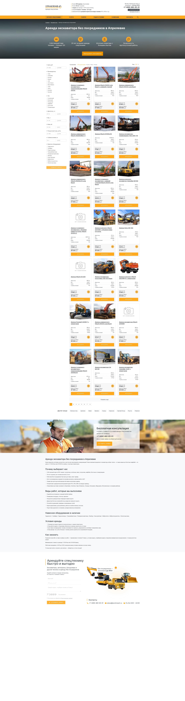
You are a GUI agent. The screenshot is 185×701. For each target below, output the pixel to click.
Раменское (137, 410)
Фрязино (97, 410)
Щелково (83, 410)
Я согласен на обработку (60, 598)
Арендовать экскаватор (92, 54)
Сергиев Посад (121, 410)
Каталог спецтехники (53, 17)
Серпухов (111, 410)
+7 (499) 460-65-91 (132, 7)
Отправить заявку (57, 602)
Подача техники (99, 17)
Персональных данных (66, 598)
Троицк (104, 410)
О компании (115, 17)
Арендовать (80, 111)
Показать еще (104, 399)
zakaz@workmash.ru (135, 11)
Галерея (83, 17)
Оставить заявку (104, 443)
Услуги (71, 17)
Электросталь (73, 410)
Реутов (130, 410)
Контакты (129, 17)
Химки (89, 410)
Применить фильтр (56, 167)
